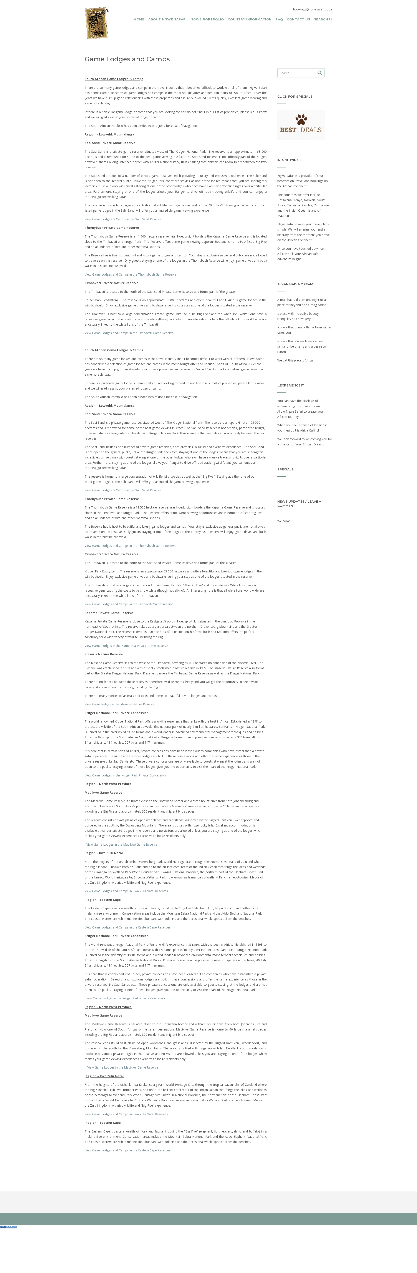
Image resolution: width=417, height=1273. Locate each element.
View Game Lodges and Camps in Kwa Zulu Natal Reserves (126, 891)
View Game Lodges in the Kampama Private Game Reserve (126, 646)
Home (139, 19)
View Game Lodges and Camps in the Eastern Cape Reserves (127, 927)
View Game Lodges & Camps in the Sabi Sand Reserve (123, 219)
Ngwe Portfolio (207, 19)
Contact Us (298, 19)
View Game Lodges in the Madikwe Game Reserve (121, 844)
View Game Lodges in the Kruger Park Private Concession (126, 775)
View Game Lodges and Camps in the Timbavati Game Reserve (129, 333)
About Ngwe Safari (167, 19)
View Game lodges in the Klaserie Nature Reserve (119, 704)
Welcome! (284, 521)
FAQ (279, 19)
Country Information (250, 19)
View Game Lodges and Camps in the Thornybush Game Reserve (131, 274)
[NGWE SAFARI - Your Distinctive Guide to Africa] (97, 23)
